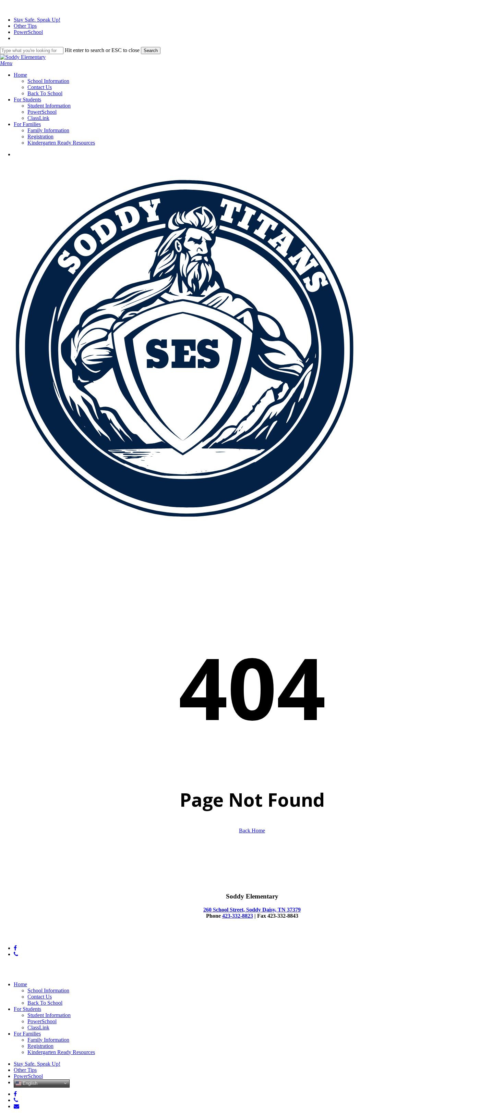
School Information (48, 990)
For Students (27, 1009)
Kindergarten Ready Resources (61, 1052)
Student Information (49, 1015)
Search (151, 50)
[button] (6, 63)
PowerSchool (42, 1021)
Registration (40, 1046)
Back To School (44, 1003)
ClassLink (38, 1027)
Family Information (48, 1040)
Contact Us (39, 997)
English (29, 1083)
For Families (27, 1034)
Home (20, 984)
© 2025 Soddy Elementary (29, 936)
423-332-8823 (237, 916)
